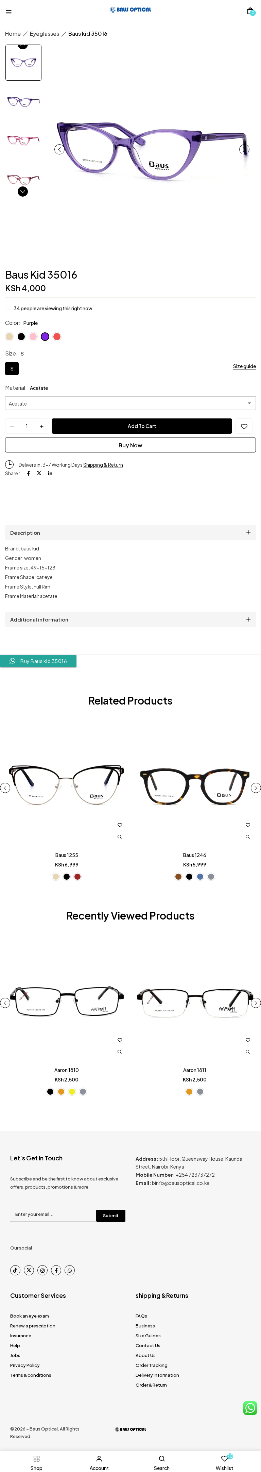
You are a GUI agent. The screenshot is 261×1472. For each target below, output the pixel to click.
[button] (250, 11)
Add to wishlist (244, 426)
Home (13, 33)
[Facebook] (28, 473)
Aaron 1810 (66, 1070)
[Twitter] (39, 473)
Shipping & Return (103, 465)
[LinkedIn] (50, 473)
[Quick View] (120, 837)
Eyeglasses (44, 33)
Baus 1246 (194, 855)
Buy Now (130, 445)
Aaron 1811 (194, 1070)
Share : (12, 473)
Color (12, 322)
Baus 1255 (66, 855)
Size (10, 353)
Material (15, 387)
